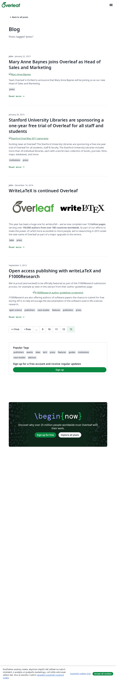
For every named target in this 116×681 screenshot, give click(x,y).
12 (63, 329)
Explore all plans (70, 434)
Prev (27, 329)
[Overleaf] (11, 5)
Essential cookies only (80, 673)
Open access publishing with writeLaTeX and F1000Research (55, 273)
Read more (17, 96)
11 (56, 329)
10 (49, 329)
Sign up (60, 369)
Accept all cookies (102, 673)
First (15, 329)
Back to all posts (18, 17)
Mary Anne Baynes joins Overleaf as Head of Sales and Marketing (55, 64)
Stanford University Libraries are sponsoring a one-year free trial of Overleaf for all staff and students (56, 125)
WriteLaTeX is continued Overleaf (43, 191)
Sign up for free (45, 434)
